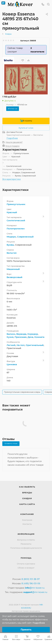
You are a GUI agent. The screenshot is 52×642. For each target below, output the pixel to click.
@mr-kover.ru (34, 587)
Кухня (10, 337)
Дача (30, 337)
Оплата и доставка (26, 564)
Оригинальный (35, 345)
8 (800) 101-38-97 (31, 579)
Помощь (26, 558)
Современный (25, 236)
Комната (39, 337)
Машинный (13, 269)
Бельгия (11, 253)
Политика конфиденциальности (26, 548)
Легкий (11, 345)
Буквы (10, 244)
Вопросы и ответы (26, 540)
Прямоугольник (16, 204)
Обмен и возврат (26, 568)
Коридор (32, 334)
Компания (27, 514)
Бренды (27, 492)
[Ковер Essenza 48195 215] (26, 79)
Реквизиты (26, 544)
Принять (26, 629)
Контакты (27, 524)
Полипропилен (16, 228)
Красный (12, 212)
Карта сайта (27, 504)
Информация (26, 534)
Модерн (11, 236)
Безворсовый (14, 277)
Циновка (12, 364)
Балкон (11, 334)
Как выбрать (27, 487)
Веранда (21, 334)
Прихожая (20, 337)
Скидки (27, 498)
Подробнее (12, 138)
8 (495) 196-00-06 (31, 583)
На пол (21, 345)
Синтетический (16, 220)
